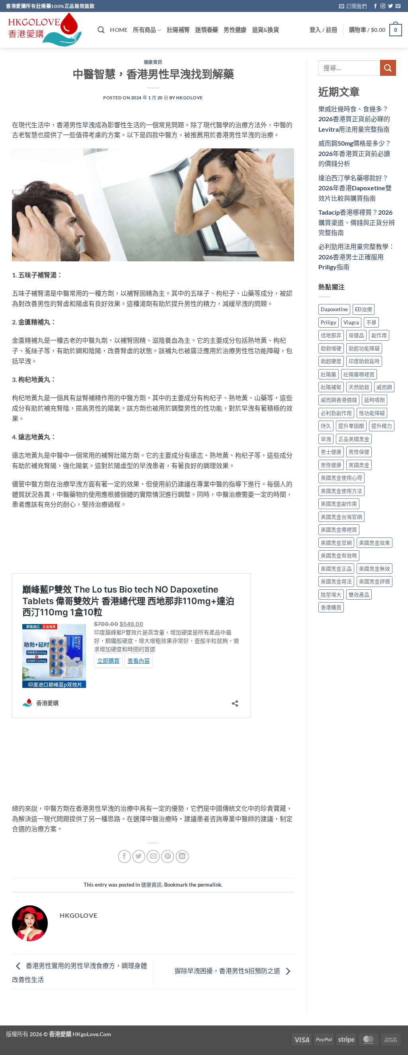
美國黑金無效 (374, 568)
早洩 (88, 124)
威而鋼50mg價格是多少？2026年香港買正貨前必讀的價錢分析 (354, 153)
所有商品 (144, 29)
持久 (326, 426)
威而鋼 (384, 387)
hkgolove (189, 97)
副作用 (379, 335)
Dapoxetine (334, 309)
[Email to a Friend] (153, 856)
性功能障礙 (372, 413)
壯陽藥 (328, 374)
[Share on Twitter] (138, 856)
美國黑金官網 (336, 542)
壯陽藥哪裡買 (359, 374)
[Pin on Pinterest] (167, 856)
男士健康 (331, 451)
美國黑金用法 (336, 581)
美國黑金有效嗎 (339, 555)
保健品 (356, 335)
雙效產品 (359, 594)
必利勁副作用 (336, 413)
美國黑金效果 (374, 542)
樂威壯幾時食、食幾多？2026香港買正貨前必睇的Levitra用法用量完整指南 (354, 119)
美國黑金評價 (374, 581)
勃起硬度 (331, 361)
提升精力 (381, 426)
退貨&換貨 (265, 29)
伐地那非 (331, 335)
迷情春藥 (206, 29)
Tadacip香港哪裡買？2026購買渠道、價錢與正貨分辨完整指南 (356, 222)
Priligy (328, 322)
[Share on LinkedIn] (182, 856)
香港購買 (331, 607)
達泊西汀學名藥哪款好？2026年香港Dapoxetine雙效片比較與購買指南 (355, 188)
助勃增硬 (331, 348)
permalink (209, 884)
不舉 (371, 322)
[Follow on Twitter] (390, 6)
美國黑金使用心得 (341, 477)
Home (119, 29)
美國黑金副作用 (339, 503)
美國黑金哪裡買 (339, 529)
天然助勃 (359, 387)
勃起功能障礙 (364, 348)
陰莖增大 (331, 594)
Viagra (351, 322)
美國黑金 (359, 465)
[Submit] (388, 67)
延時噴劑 (374, 400)
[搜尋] (101, 30)
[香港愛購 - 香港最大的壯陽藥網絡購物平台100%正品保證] (46, 30)
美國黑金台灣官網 (341, 517)
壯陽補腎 (178, 29)
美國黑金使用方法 (341, 491)
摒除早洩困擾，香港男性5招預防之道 (228, 971)
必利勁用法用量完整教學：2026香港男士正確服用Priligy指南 (356, 257)
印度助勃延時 (364, 361)
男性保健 (359, 451)
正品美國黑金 (353, 439)
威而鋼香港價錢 (339, 400)
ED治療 (363, 309)
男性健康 (235, 29)
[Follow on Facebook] (375, 6)
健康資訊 (153, 62)
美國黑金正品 (336, 568)
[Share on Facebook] (124, 856)
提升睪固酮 (351, 426)
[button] (353, 6)
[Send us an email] (398, 6)
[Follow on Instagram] (383, 6)
